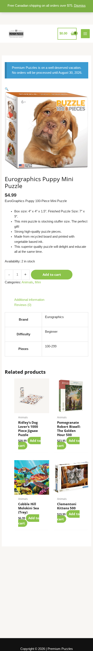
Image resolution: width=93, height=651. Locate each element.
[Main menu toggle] (85, 33)
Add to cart (52, 274)
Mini (38, 282)
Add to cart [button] (29, 443)
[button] (7, 89)
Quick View (32, 409)
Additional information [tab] (29, 299)
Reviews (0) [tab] (22, 305)
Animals (27, 282)
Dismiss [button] (80, 5)
